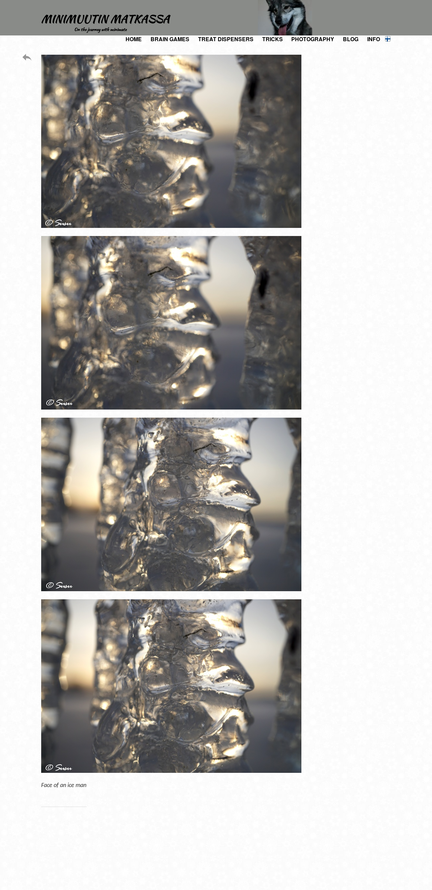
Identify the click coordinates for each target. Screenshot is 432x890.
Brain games (170, 39)
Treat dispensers (225, 39)
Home (134, 39)
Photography (312, 39)
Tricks (272, 39)
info (373, 39)
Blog (350, 39)
